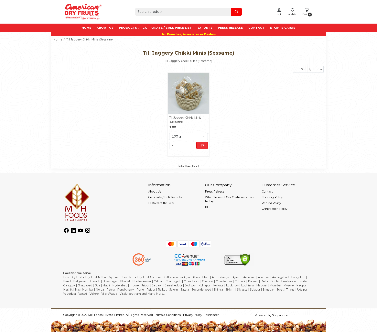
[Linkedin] (73, 231)
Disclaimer (211, 315)
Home (86, 27)
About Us (105, 27)
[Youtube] (80, 231)
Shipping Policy (272, 197)
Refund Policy (271, 203)
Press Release (230, 27)
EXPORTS (205, 27)
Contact (256, 27)
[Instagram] (87, 231)
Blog (208, 207)
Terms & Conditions (167, 315)
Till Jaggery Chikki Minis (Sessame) (185, 120)
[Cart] (202, 145)
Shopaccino (280, 315)
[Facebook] (66, 231)
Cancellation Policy (274, 209)
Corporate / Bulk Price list (167, 27)
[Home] (82, 12)
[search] (236, 12)
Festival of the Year (161, 203)
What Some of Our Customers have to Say (229, 199)
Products (128, 27)
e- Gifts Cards (282, 27)
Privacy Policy (192, 315)
